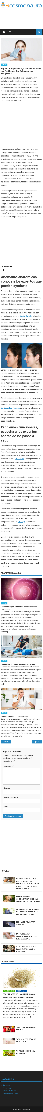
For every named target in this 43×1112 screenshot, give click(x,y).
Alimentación (9, 991)
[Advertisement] (24, 15)
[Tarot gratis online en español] (9, 1029)
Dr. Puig (21, 522)
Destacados (7, 961)
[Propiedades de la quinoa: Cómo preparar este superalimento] (21, 978)
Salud (4, 64)
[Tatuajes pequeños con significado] (9, 1041)
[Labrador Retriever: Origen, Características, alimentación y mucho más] (9, 898)
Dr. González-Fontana (10, 408)
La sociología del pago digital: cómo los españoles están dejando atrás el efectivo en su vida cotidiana (27, 884)
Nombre (7, 788)
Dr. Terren (19, 459)
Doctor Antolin (25, 316)
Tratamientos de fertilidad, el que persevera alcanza (7, 742)
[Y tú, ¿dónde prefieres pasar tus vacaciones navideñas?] (9, 948)
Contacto (6, 1085)
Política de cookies (10, 1091)
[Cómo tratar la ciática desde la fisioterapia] (21, 646)
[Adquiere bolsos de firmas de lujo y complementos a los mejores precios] (9, 911)
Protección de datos (10, 1094)
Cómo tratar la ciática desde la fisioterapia (18, 664)
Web (6, 806)
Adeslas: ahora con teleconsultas (14, 716)
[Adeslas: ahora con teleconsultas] (21, 699)
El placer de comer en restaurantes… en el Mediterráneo (38, 742)
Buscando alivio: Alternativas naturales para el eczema (26, 936)
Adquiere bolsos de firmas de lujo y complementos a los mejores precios (27, 911)
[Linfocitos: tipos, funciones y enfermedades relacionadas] (21, 589)
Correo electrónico (11, 797)
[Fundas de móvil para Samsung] (9, 924)
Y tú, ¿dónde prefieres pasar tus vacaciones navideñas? (26, 949)
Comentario (9, 766)
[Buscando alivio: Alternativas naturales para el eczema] (9, 935)
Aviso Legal (7, 1088)
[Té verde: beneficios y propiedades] (9, 1053)
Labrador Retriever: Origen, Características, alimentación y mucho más (28, 899)
